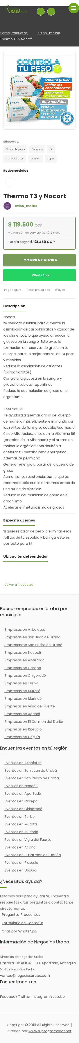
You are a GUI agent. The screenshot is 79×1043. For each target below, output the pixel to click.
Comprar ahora (40, 260)
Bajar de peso (15, 149)
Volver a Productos (19, 584)
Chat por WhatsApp (19, 931)
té (51, 149)
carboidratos (15, 158)
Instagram (41, 996)
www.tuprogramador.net (50, 1031)
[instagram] (10, 181)
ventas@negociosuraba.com (25, 975)
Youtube (57, 996)
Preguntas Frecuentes (21, 914)
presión (36, 158)
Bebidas (37, 149)
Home (5, 32)
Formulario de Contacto (22, 922)
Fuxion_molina (48, 32)
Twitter (24, 996)
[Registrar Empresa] (51, 12)
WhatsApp (40, 275)
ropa (51, 158)
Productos (19, 32)
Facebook (8, 996)
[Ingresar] (41, 12)
